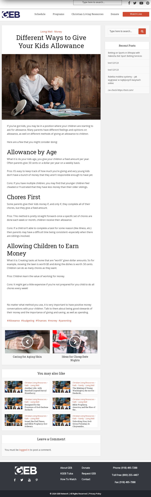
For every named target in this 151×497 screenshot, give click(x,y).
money (53, 320)
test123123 (113, 62)
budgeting (28, 320)
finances (42, 320)
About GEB (66, 467)
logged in (24, 449)
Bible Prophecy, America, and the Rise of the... (84, 407)
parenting (65, 320)
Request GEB (89, 473)
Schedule (40, 14)
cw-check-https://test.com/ (120, 90)
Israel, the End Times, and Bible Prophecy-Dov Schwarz (36, 424)
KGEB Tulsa (66, 473)
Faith (27, 385)
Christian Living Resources (87, 14)
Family (81, 385)
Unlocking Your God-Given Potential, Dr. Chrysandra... (82, 424)
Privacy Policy (95, 493)
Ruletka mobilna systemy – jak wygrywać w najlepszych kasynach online (124, 80)
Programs (58, 14)
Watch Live (136, 14)
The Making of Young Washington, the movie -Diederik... (84, 390)
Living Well (46, 31)
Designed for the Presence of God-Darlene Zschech (36, 407)
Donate (115, 14)
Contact (86, 479)
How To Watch (68, 479)
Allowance (14, 320)
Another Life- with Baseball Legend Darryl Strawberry (35, 390)
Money (58, 31)
